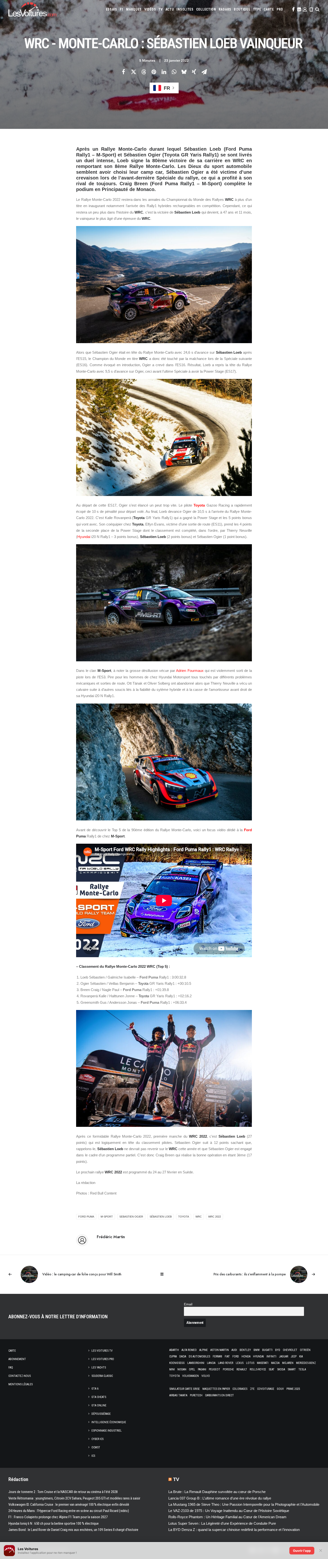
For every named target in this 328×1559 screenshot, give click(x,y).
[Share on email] (204, 72)
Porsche (228, 1369)
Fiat (227, 1356)
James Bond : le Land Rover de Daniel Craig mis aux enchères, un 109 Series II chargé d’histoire (73, 1530)
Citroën (305, 1350)
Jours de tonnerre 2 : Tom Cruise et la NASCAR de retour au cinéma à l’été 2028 (63, 1492)
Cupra (173, 1356)
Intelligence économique (108, 1422)
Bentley (245, 1350)
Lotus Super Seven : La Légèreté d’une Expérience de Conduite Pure (222, 1523)
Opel (192, 1369)
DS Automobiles (199, 1356)
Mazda (275, 1363)
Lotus (250, 1363)
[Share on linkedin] (164, 72)
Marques (134, 9)
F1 (121, 9)
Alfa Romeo (189, 1350)
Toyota (199, 505)
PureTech (196, 1395)
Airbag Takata (178, 1395)
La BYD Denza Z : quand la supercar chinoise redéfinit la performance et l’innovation (234, 1530)
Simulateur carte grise (184, 1389)
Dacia (182, 1356)
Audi (234, 1350)
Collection (206, 9)
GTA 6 (94, 1388)
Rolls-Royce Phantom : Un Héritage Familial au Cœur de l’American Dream (227, 1517)
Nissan (181, 1369)
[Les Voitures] (32, 9)
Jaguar (283, 1356)
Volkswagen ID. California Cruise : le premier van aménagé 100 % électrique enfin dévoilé (68, 1504)
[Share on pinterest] (153, 72)
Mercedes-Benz (306, 1363)
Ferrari (217, 1356)
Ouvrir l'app (302, 1551)
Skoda (281, 1369)
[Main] (164, 1274)
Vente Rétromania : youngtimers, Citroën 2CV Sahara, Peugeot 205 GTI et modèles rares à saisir (74, 1498)
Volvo (205, 1376)
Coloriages (239, 1389)
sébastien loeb (161, 1216)
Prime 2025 (293, 1389)
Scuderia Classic (102, 1376)
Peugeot (214, 1369)
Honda (246, 1356)
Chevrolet (290, 1350)
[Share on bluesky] (184, 72)
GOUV (280, 1389)
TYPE (257, 9)
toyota (183, 1216)
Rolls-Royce (258, 1369)
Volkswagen (190, 1376)
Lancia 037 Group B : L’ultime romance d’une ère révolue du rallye (219, 1498)
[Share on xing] (194, 72)
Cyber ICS (97, 1439)
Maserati (262, 1363)
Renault (242, 1369)
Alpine (203, 1350)
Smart (292, 1369)
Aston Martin (219, 1350)
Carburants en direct (219, 1395)
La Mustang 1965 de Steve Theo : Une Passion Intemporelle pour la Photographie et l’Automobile (243, 1504)
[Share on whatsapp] (174, 72)
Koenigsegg (177, 1363)
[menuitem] (111, 9)
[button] (293, 9)
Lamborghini (195, 1363)
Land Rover (225, 1363)
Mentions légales (20, 1384)
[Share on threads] (143, 72)
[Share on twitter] (133, 72)
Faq (10, 1367)
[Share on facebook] (123, 72)
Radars (225, 9)
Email (188, 1304)
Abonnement (17, 1359)
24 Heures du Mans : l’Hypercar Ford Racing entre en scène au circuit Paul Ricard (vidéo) (68, 1511)
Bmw (257, 1350)
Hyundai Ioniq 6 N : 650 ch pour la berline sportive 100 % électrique (53, 1523)
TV (160, 9)
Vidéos (150, 9)
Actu (169, 9)
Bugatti (267, 1350)
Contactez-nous (19, 1376)
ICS (93, 1455)
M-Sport (107, 1216)
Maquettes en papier (216, 1389)
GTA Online (98, 1405)
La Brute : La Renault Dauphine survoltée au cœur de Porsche (217, 1492)
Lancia (211, 1363)
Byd (277, 1350)
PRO (280, 9)
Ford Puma (86, 1216)
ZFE (252, 1389)
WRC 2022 (214, 1216)
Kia (301, 1356)
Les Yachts (98, 1367)
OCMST (95, 1447)
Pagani (202, 1369)
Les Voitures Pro (102, 1359)
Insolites (184, 9)
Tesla (302, 1369)
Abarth (174, 1350)
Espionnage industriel (106, 1430)
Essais (111, 9)
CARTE (269, 9)
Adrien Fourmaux (189, 671)
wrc (198, 1216)
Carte (12, 1350)
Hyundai (83, 537)
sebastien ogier (131, 1216)
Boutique (242, 9)
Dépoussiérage (101, 1414)
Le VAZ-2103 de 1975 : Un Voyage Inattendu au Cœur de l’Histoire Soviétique (228, 1511)
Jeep (294, 1356)
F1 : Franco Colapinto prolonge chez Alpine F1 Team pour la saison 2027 (58, 1517)
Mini (172, 1369)
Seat (271, 1369)
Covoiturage (265, 1389)
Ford (248, 830)
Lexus (239, 1363)
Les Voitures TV (102, 1350)
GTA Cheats (98, 1397)
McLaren (287, 1363)
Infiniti (271, 1356)
